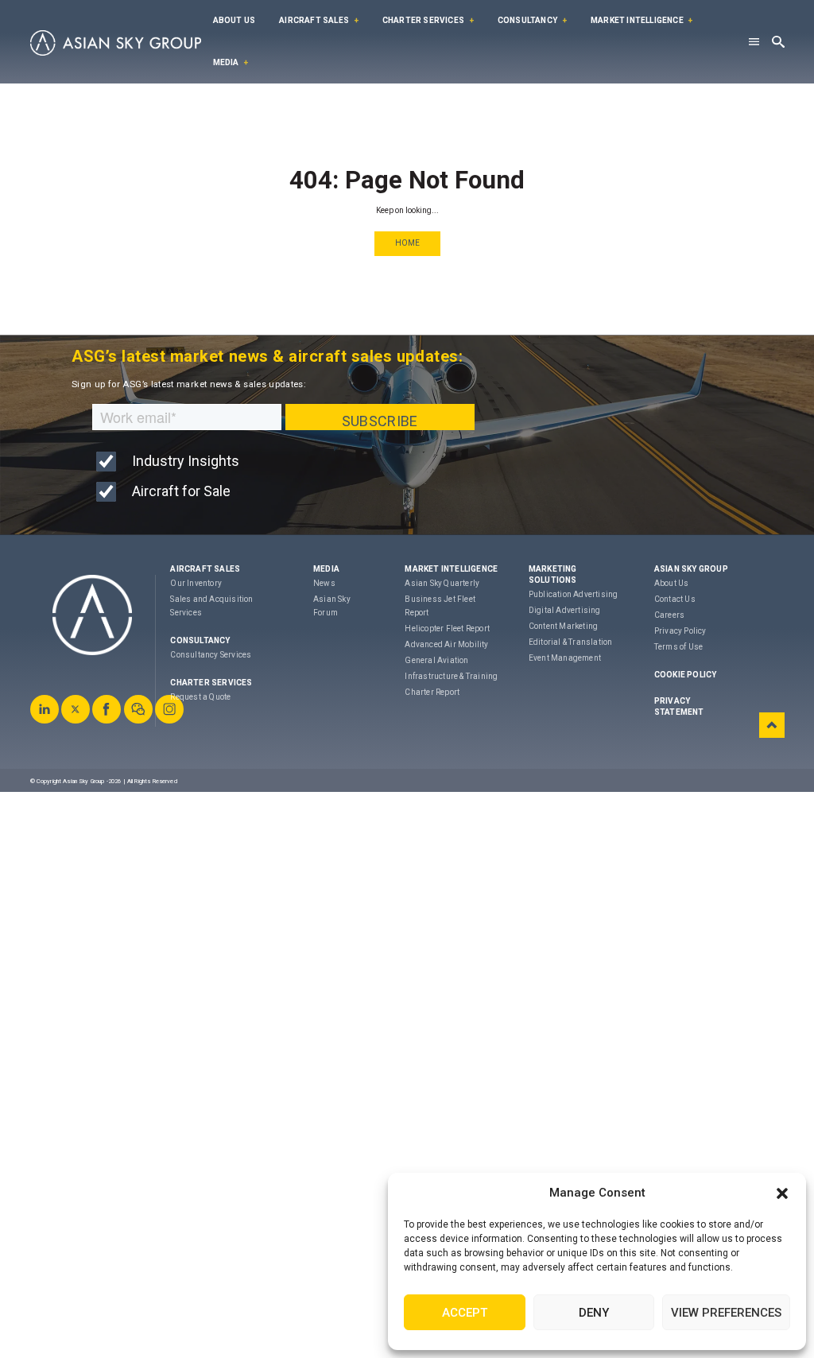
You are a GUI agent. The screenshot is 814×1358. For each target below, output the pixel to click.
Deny (594, 1313)
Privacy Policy (680, 631)
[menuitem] (234, 21)
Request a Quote (200, 697)
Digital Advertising (565, 610)
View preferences (726, 1313)
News (324, 583)
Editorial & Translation (571, 642)
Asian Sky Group (691, 569)
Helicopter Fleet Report (447, 628)
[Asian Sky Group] (115, 43)
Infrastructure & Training (451, 676)
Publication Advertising (573, 594)
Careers (669, 615)
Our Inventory (196, 583)
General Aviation (436, 660)
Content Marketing (563, 626)
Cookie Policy (685, 674)
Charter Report (432, 692)
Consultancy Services (210, 654)
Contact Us (675, 599)
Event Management (565, 658)
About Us (234, 20)
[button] (782, 1193)
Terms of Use (678, 646)
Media (226, 62)
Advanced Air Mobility (446, 644)
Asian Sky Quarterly (442, 583)
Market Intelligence (637, 20)
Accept (464, 1313)
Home (407, 243)
